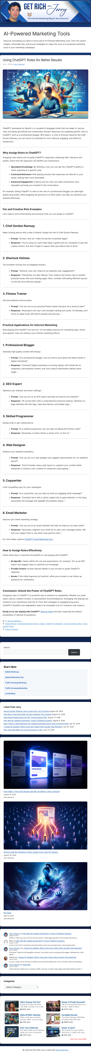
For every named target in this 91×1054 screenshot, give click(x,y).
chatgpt (42, 624)
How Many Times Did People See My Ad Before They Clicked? (28, 714)
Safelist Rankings (12, 672)
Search (7, 647)
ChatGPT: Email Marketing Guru (39, 539)
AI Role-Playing (10, 624)
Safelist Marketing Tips (14, 677)
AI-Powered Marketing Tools (27, 624)
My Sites (7, 913)
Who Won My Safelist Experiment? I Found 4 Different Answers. (28, 721)
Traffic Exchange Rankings (16, 683)
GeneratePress (62, 1050)
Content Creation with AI (73, 624)
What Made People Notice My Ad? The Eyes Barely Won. (25, 717)
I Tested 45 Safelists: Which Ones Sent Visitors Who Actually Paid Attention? (33, 727)
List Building (10, 693)
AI (6, 621)
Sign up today (47, 611)
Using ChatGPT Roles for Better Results (32, 60)
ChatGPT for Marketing (54, 624)
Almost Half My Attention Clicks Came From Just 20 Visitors (27, 711)
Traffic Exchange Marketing (16, 688)
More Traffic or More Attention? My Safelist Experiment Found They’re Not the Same (36, 724)
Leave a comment (11, 629)
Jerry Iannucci (14, 934)
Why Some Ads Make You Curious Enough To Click (23, 730)
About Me (26, 965)
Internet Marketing (14, 621)
